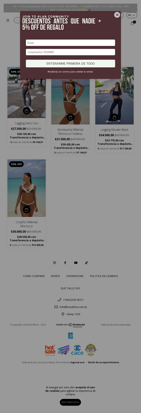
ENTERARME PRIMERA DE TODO (70, 63)
